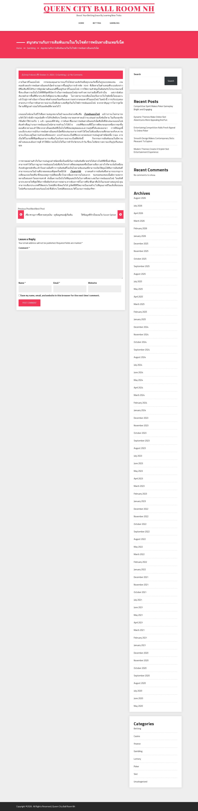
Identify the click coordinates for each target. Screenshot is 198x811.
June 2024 (138, 372)
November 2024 (141, 334)
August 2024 (140, 357)
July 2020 (138, 690)
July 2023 (138, 455)
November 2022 (141, 516)
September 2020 (142, 675)
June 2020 (138, 698)
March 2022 (139, 554)
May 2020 (138, 706)
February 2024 (140, 402)
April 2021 (138, 622)
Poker (136, 766)
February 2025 (140, 311)
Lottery (137, 759)
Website (92, 283)
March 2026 (139, 221)
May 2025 (138, 289)
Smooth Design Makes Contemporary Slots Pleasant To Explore (154, 140)
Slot (136, 774)
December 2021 (141, 577)
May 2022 (138, 546)
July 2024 (138, 365)
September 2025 (142, 266)
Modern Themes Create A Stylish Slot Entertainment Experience (151, 150)
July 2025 (138, 281)
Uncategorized (140, 781)
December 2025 (141, 243)
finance (137, 743)
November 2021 (141, 584)
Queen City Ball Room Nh (99, 8)
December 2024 (141, 327)
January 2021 (140, 645)
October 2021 (140, 592)
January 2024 (140, 410)
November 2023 (141, 425)
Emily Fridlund (29, 74)
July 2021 (138, 599)
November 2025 (141, 251)
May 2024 (138, 380)
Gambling (114, 23)
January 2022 (140, 569)
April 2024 (138, 387)
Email (56, 283)
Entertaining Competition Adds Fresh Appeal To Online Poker (154, 129)
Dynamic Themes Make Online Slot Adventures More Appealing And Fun (150, 118)
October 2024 (140, 342)
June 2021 (138, 607)
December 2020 (141, 653)
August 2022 (140, 539)
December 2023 (141, 418)
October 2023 (140, 433)
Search (137, 74)
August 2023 (140, 448)
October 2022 (140, 524)
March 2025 (139, 304)
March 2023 (139, 486)
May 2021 (138, 615)
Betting (97, 23)
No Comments (76, 74)
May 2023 (138, 471)
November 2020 (141, 660)
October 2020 (140, 668)
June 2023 (138, 463)
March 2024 (139, 395)
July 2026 (138, 205)
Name (22, 283)
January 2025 (140, 319)
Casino (137, 736)
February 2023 (140, 493)
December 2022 (141, 509)
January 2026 (140, 236)
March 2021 (139, 630)
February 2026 (140, 228)
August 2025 (140, 274)
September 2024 (142, 349)
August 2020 (140, 683)
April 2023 (138, 478)
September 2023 (142, 440)
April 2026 (138, 213)
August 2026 (140, 198)
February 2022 (140, 562)
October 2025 (140, 258)
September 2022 (142, 531)
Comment (24, 248)
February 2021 (140, 637)
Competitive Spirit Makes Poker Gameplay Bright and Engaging (153, 108)
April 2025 (138, 296)
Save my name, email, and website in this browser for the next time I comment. (60, 295)
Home (81, 23)
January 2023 (140, 501)
